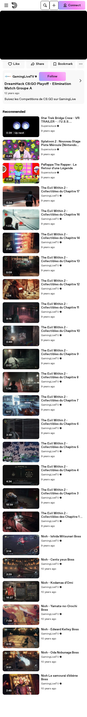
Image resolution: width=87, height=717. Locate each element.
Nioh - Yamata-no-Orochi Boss (59, 608)
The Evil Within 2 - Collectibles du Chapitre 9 (60, 352)
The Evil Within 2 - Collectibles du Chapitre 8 (60, 375)
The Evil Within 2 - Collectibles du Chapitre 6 (60, 422)
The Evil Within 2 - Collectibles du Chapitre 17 (60, 189)
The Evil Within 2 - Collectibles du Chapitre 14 (60, 236)
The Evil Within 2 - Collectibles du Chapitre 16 (60, 212)
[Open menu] (6, 5)
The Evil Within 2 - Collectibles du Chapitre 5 (60, 445)
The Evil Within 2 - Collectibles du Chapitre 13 (60, 259)
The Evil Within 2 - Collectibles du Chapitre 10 (60, 329)
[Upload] (54, 5)
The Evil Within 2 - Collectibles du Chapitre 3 (60, 491)
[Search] (45, 5)
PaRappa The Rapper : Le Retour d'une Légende (59, 166)
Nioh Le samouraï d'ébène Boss (59, 677)
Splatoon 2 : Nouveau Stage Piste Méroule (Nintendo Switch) (61, 143)
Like (16, 64)
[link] (20, 76)
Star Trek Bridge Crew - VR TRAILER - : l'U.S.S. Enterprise (60, 119)
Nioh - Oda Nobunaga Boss (60, 652)
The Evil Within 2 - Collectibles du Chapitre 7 (60, 398)
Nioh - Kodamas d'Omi (57, 583)
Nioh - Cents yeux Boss (57, 559)
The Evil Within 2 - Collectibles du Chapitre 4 (60, 468)
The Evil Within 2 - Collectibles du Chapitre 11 (60, 305)
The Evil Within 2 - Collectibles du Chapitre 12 (60, 282)
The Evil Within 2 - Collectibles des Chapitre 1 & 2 (61, 515)
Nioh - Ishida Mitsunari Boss (61, 536)
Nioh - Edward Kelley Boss (60, 629)
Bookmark (65, 64)
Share (40, 64)
